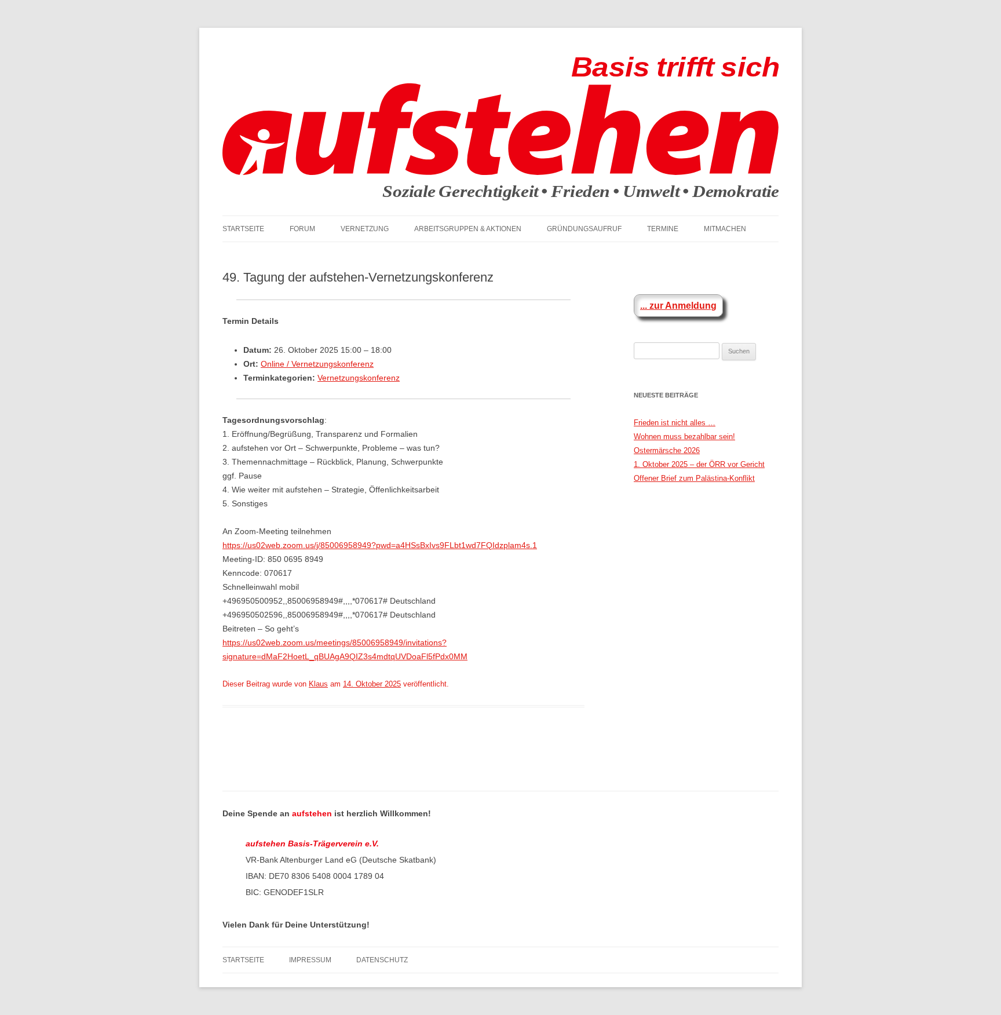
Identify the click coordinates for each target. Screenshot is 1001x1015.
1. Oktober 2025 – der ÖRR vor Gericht (699, 464)
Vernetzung (365, 229)
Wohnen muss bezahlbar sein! (684, 436)
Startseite (243, 229)
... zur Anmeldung (678, 306)
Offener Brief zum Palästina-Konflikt (694, 478)
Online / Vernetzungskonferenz (317, 363)
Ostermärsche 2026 (667, 450)
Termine (662, 229)
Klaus (318, 684)
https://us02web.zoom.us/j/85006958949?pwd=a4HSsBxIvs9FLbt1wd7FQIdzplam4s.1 (379, 545)
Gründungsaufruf (584, 229)
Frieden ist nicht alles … (674, 422)
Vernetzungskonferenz (358, 377)
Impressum (310, 960)
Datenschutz (382, 960)
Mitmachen (725, 229)
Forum (302, 229)
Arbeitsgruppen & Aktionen (467, 229)
